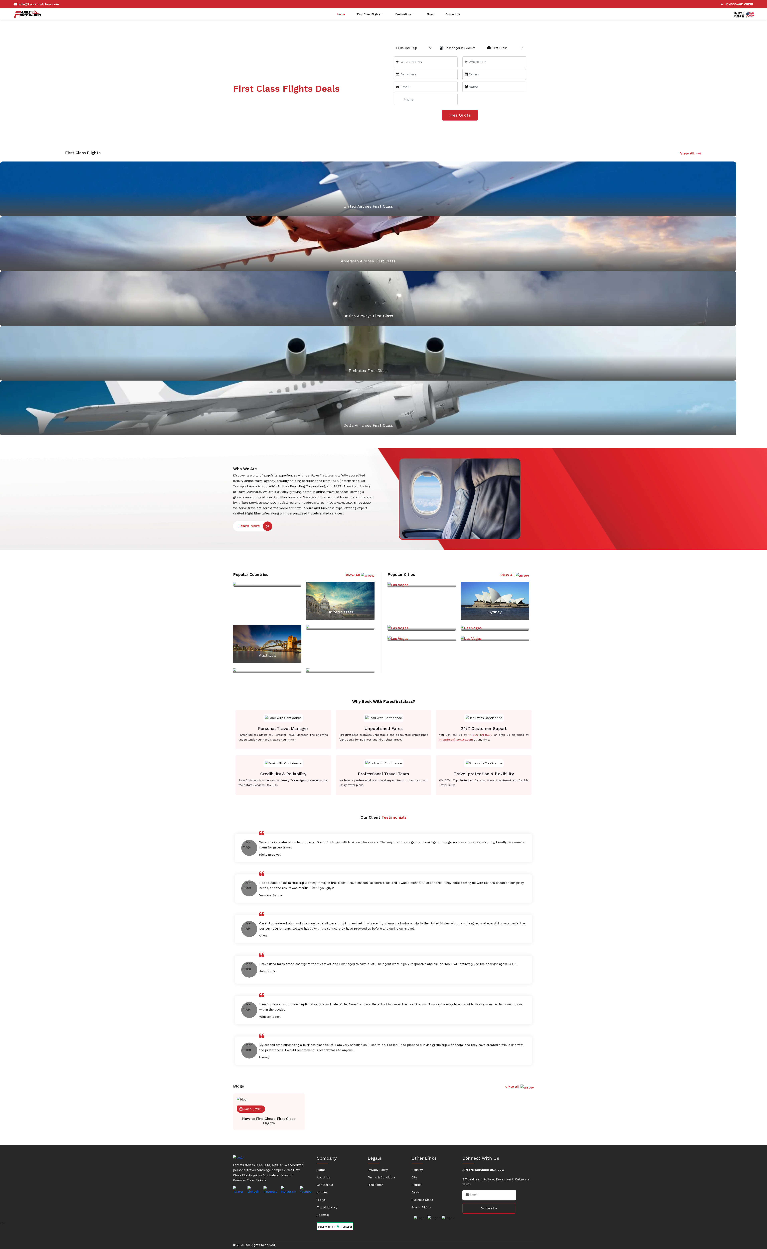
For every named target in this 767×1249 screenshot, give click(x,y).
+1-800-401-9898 (739, 4)
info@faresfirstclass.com (39, 4)
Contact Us (453, 14)
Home (341, 14)
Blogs (430, 14)
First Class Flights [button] (369, 14)
